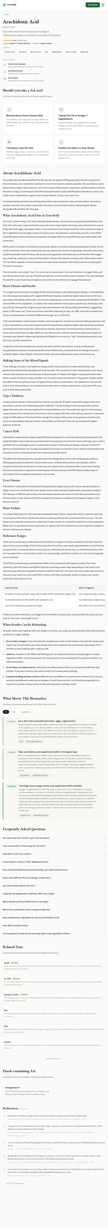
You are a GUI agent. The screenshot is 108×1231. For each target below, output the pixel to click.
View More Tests (53, 1058)
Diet (13, 712)
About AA (22, 52)
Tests (6, 14)
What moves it (35, 52)
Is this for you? (9, 52)
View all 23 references (14, 1183)
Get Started (93, 5)
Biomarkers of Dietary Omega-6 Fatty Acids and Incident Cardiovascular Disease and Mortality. (47, 1115)
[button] (54, 838)
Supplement (25, 712)
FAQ (46, 52)
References (84, 52)
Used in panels (71, 52)
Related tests (57, 52)
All (6, 712)
